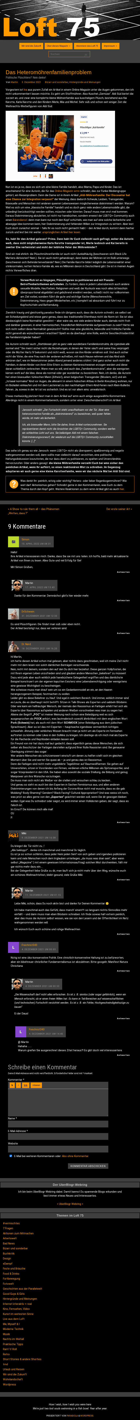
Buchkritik (9, 1253)
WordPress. (87, 1416)
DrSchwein (28, 611)
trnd (5, 1364)
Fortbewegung (11, 1278)
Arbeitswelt (10, 1238)
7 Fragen (8, 1228)
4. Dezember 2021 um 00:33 (42, 986)
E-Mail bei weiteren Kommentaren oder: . (51, 1156)
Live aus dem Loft (13, 1318)
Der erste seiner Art (119, 509)
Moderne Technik (13, 1329)
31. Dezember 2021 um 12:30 (39, 616)
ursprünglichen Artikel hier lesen (61, 232)
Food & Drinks (11, 1273)
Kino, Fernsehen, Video (16, 1308)
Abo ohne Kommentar (75, 1156)
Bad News (9, 1243)
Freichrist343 (29, 945)
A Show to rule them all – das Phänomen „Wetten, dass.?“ (33, 511)
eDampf (7, 1263)
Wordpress (9, 1384)
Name (12, 1118)
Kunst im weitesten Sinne (18, 1314)
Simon (25, 539)
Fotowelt (8, 1283)
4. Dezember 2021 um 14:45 (46, 1034)
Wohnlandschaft (13, 1379)
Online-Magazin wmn (67, 191)
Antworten (123, 572)
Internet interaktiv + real (17, 1303)
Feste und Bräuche (14, 1268)
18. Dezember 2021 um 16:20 (39, 648)
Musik (6, 1334)
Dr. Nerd (26, 644)
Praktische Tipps (13, 1344)
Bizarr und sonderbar (56, 82)
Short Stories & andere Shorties (22, 1359)
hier (122, 489)
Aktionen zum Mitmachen (18, 1233)
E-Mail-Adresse (18, 1131)
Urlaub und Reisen (13, 1369)
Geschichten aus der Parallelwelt (22, 1288)
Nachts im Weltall (13, 1339)
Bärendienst (20, 219)
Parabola (72, 1416)
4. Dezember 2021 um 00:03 (39, 949)
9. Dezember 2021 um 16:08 (39, 837)
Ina (25, 89)
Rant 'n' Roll (10, 1349)
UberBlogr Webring (70, 1203)
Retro (6, 1354)
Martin (14, 82)
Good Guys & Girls (14, 1293)
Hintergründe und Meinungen (84, 82)
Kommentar (16, 1079)
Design (7, 1258)
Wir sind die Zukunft (15, 1374)
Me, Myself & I (11, 1324)
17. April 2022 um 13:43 (40, 587)
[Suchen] (85, 55)
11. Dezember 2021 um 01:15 (43, 895)
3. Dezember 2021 (31, 82)
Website (13, 1143)
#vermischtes (11, 1223)
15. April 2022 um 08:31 (36, 544)
